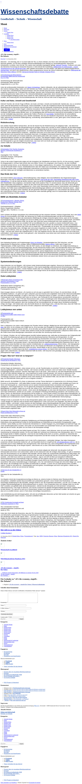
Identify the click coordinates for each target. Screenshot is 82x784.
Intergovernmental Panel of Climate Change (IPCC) (38, 72)
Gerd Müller (50, 114)
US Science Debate (9, 677)
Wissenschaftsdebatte (35, 11)
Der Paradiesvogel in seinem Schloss (17, 696)
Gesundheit (6, 33)
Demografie (6, 29)
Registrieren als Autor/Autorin (12, 656)
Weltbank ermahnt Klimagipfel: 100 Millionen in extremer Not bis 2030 (19, 572)
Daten (5, 44)
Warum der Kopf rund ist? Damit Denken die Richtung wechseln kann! (29, 689)
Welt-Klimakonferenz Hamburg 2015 (13, 559)
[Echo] (5, 643)
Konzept (6, 673)
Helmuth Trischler (61, 65)
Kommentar (4, 602)
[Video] (10, 119)
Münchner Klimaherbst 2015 (65, 536)
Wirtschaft (3, 537)
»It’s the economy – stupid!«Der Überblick (8, 575)
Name (3, 605)
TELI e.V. (36, 705)
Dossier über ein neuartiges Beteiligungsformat (17, 672)
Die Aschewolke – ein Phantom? (21, 699)
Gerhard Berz (5, 70)
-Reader (9, 664)
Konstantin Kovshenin (34, 782)
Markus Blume (50, 244)
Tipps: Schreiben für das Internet (13, 666)
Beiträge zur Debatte (6, 713)
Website (3, 611)
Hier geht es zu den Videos (11, 530)
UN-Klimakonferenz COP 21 (66, 442)
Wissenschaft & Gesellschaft (10, 46)
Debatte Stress (10, 35)
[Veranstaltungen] (28, 536)
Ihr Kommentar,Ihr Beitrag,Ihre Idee (8, 653)
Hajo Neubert (7, 690)
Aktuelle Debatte (8, 624)
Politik (5, 639)
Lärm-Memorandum (14, 39)
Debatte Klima (10, 42)
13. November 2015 (11, 59)
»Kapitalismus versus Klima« (38, 349)
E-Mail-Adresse (5, 608)
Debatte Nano (10, 32)
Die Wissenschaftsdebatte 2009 (13, 674)
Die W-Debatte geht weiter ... (12, 676)
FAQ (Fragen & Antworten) (11, 682)
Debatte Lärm (10, 38)
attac (2, 327)
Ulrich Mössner (18, 178)
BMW (41, 536)
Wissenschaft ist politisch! (9, 550)
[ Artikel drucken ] (6, 533)
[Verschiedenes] (8, 646)
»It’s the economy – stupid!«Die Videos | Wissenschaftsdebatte (27, 584)
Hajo (5, 694)
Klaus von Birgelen (36, 242)
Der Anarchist (8, 697)
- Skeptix (6, 700)
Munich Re (76, 536)
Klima (5, 41)
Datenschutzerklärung (9, 51)
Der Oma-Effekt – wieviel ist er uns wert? (17, 694)
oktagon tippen (8, 699)
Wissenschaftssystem (8, 45)
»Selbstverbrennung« (51, 344)
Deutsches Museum (48, 536)
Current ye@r (5, 617)
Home (5, 28)
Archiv (5, 48)
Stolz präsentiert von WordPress (9, 782)
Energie (5, 31)
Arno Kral (3, 59)
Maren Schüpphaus (33, 87)
